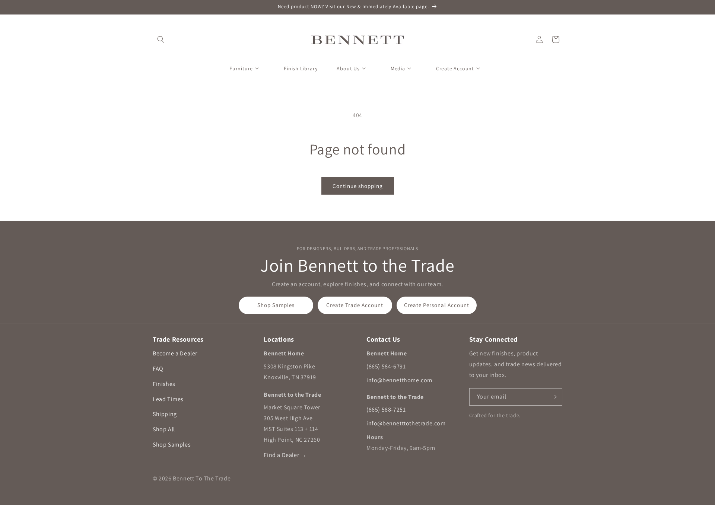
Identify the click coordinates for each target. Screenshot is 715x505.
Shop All (164, 429)
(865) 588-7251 (386, 409)
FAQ (158, 369)
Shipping (165, 414)
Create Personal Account (436, 305)
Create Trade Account (354, 305)
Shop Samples (276, 305)
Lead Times (168, 399)
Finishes (164, 384)
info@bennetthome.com (399, 380)
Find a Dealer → (285, 455)
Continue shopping (358, 185)
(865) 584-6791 (386, 366)
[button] (161, 39)
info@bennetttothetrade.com (406, 423)
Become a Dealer (175, 353)
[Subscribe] (554, 397)
